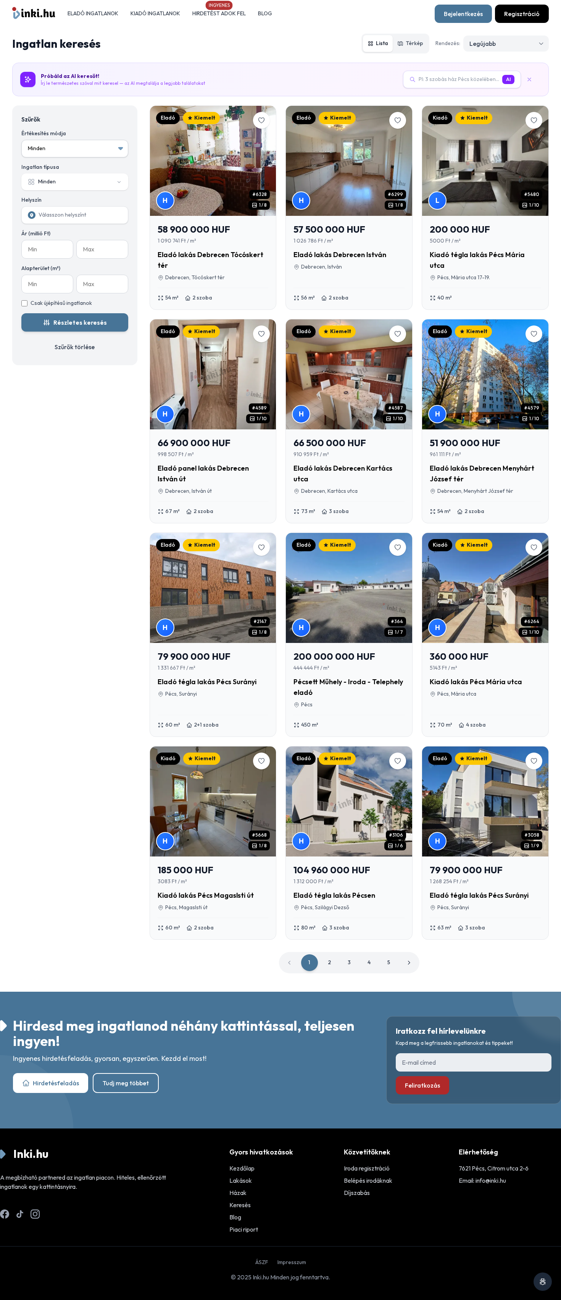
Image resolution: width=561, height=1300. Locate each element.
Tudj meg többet (126, 1083)
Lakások (240, 1180)
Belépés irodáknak (368, 1180)
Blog (265, 13)
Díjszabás (357, 1192)
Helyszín (31, 199)
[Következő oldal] (408, 962)
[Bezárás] (532, 79)
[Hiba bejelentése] (543, 1281)
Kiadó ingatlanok (155, 13)
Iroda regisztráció (367, 1168)
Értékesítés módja (43, 133)
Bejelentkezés (463, 14)
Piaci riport (243, 1229)
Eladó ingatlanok (93, 13)
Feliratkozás (422, 1085)
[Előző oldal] (289, 962)
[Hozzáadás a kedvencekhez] (261, 120)
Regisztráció (522, 14)
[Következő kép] (264, 160)
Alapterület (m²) (40, 268)
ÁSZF (261, 1262)
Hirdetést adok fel (219, 13)
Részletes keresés (80, 322)
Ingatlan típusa (40, 167)
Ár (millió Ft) (35, 233)
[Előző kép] (161, 160)
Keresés (240, 1205)
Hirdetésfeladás (56, 1083)
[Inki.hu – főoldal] (33, 14)
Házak (238, 1192)
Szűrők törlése (75, 347)
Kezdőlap (242, 1168)
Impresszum (291, 1262)
